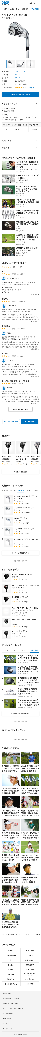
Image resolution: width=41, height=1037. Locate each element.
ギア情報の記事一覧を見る (20, 713)
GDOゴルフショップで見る (20, 94)
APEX (17, 74)
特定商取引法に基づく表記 (11, 999)
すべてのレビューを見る (11, 421)
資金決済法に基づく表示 (10, 1004)
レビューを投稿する (30, 421)
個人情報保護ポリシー (9, 1014)
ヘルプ (5, 1024)
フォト (18, 9)
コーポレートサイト (9, 1029)
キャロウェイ (20, 71)
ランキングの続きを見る (20, 553)
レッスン (11, 9)
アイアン (18, 78)
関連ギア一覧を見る (20, 472)
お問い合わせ (7, 1019)
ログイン (32, 3)
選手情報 (25, 9)
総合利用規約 (7, 993)
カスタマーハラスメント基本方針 (13, 1009)
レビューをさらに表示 (20, 409)
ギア (5, 9)
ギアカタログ (34, 9)
